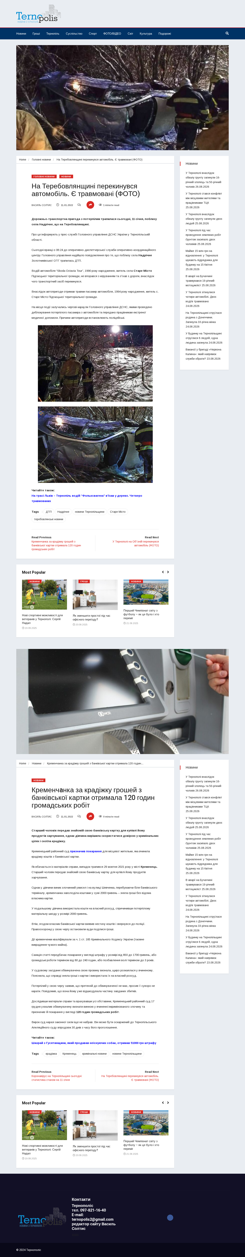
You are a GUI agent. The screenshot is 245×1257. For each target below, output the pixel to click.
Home (22, 159)
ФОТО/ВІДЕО (112, 33)
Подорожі (164, 33)
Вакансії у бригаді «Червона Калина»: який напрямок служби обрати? (203, 354)
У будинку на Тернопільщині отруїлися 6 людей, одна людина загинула (204, 338)
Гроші (36, 33)
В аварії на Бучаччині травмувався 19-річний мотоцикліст (200, 281)
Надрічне (63, 511)
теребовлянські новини (48, 519)
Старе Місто (118, 511)
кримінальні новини (94, 1053)
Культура (146, 33)
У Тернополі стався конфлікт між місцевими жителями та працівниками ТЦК (204, 198)
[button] (164, 574)
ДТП (49, 511)
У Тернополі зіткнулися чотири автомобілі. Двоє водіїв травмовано (201, 297)
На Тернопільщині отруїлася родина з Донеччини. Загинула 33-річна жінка (204, 317)
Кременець (70, 1053)
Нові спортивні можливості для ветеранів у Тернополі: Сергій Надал (42, 619)
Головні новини (41, 159)
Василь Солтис (42, 205)
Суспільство (74, 33)
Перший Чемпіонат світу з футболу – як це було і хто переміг (141, 614)
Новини (21, 33)
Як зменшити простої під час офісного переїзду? (91, 618)
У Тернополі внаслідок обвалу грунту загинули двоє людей (204, 219)
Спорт (93, 33)
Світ (130, 33)
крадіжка (51, 1053)
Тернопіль (52, 33)
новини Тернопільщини (89, 511)
